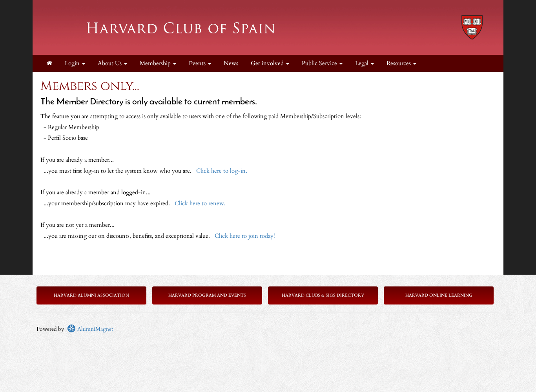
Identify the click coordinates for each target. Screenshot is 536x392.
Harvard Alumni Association (91, 295)
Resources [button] (399, 63)
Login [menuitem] (73, 63)
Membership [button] (156, 63)
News (231, 63)
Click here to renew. (200, 203)
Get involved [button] (268, 63)
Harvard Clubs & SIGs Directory (323, 295)
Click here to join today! (245, 236)
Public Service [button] (320, 63)
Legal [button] (362, 63)
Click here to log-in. (221, 171)
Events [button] (198, 63)
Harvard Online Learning (438, 295)
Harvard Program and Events (207, 295)
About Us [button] (110, 63)
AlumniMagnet (94, 329)
